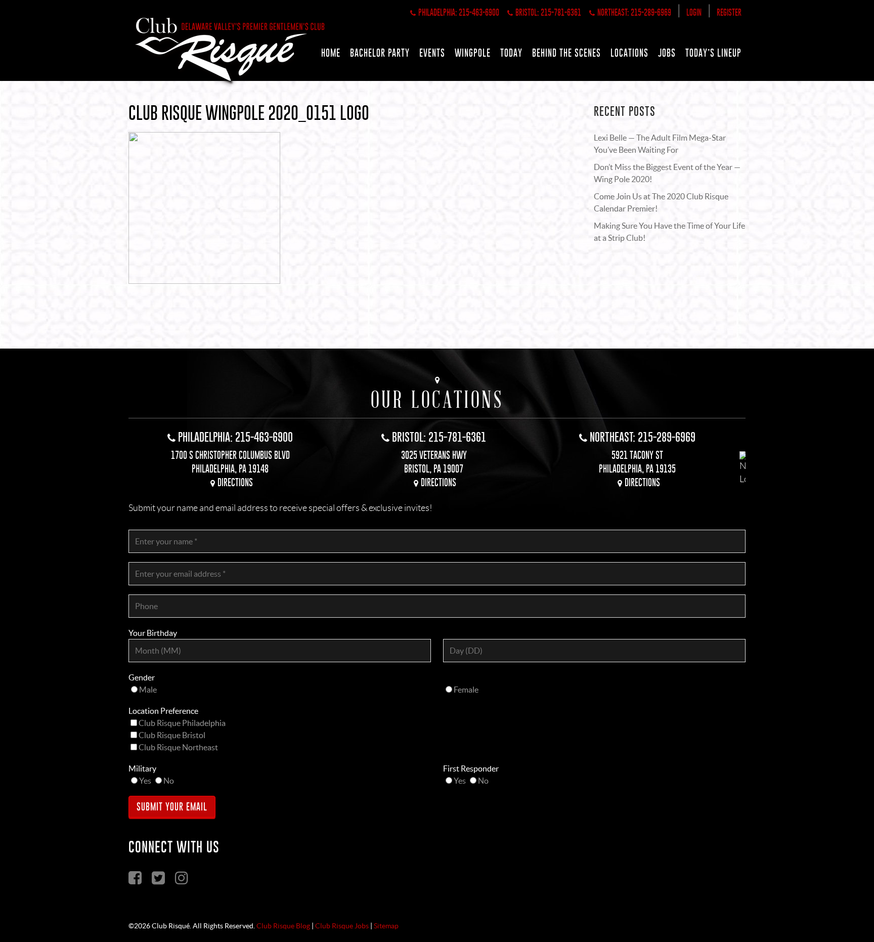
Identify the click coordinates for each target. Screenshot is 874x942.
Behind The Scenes (566, 53)
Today (511, 53)
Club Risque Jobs (342, 926)
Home (330, 53)
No (168, 780)
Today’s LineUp (713, 53)
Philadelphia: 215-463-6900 (458, 12)
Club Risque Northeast (178, 747)
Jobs (667, 53)
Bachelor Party (380, 53)
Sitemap (386, 926)
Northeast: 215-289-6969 (634, 12)
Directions (235, 482)
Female (466, 689)
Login (694, 12)
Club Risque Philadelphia (182, 722)
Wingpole (473, 53)
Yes (145, 780)
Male (148, 689)
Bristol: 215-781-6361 (548, 12)
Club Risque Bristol (172, 735)
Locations (629, 53)
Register (729, 12)
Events (432, 53)
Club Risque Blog (283, 926)
